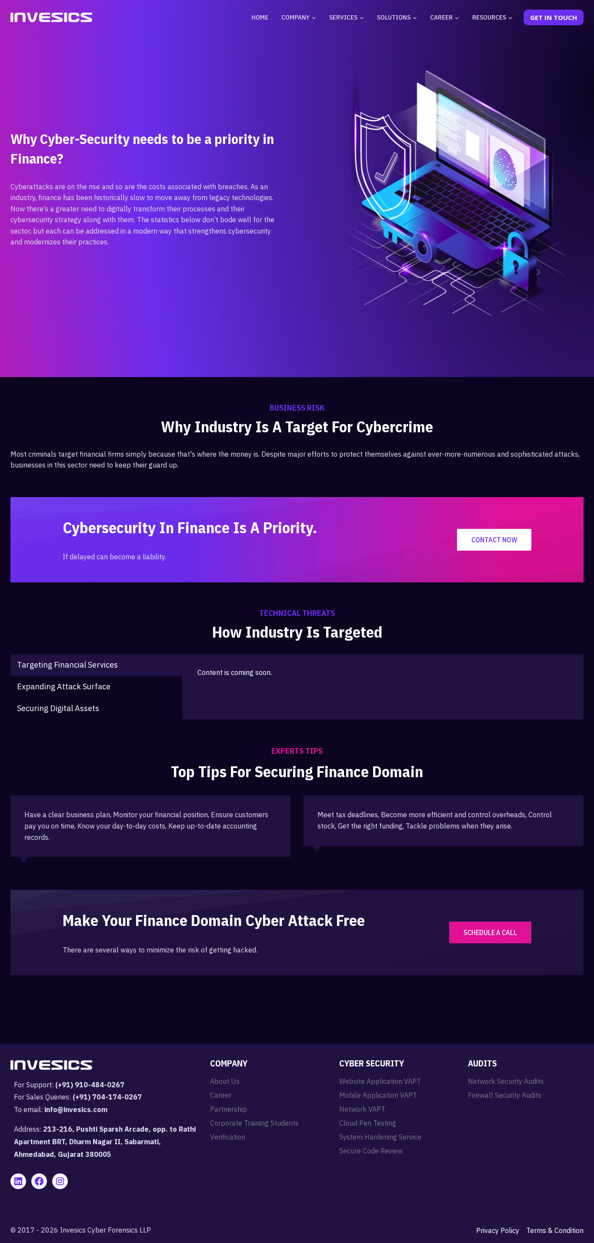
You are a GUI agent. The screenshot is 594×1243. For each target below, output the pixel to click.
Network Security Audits (506, 1081)
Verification (227, 1137)
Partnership (228, 1109)
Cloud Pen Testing (367, 1123)
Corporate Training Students (254, 1123)
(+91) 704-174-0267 (107, 1097)
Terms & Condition (555, 1230)
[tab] (96, 665)
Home (259, 17)
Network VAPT (362, 1109)
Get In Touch (553, 17)
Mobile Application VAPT (378, 1095)
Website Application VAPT (380, 1081)
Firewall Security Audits (504, 1095)
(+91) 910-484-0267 (89, 1084)
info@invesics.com (75, 1109)
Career (220, 1095)
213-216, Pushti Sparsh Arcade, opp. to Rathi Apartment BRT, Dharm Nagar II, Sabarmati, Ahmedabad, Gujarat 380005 (105, 1142)
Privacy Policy (497, 1230)
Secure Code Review (371, 1150)
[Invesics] (51, 17)
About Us (225, 1081)
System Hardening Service (380, 1137)
